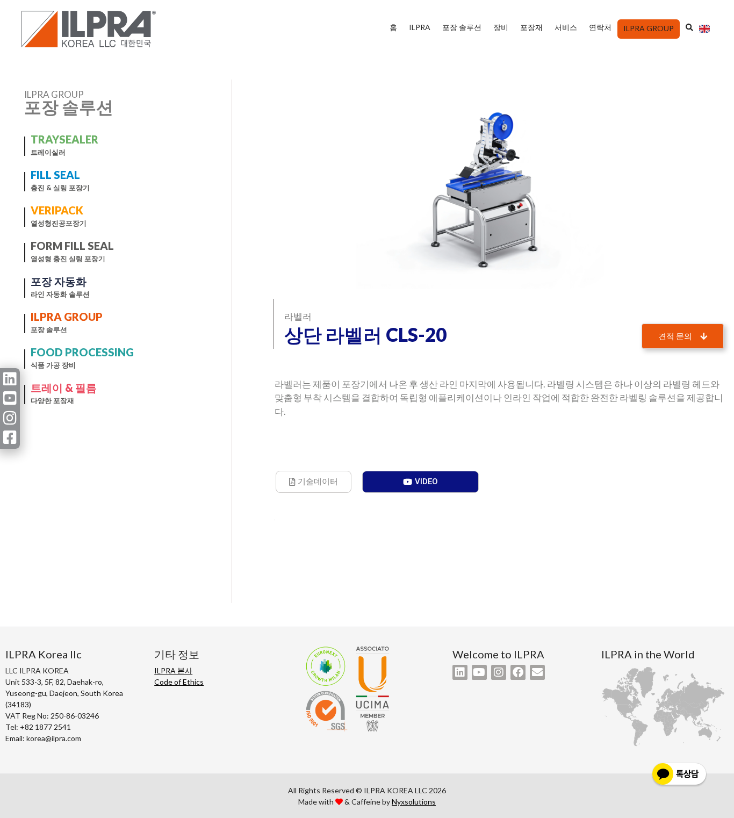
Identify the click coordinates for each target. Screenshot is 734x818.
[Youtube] (479, 672)
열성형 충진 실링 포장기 (68, 258)
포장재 (531, 27)
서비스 (566, 27)
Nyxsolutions (414, 801)
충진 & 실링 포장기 (60, 187)
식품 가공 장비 (53, 365)
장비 (500, 27)
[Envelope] (537, 672)
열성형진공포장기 (59, 223)
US (704, 32)
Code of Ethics (179, 681)
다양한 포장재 (52, 400)
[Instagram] (498, 672)
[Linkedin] (459, 672)
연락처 (600, 27)
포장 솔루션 (461, 27)
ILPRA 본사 (173, 670)
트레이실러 (48, 152)
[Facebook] (518, 672)
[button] (683, 336)
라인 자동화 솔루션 (60, 294)
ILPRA (419, 27)
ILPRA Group (648, 28)
